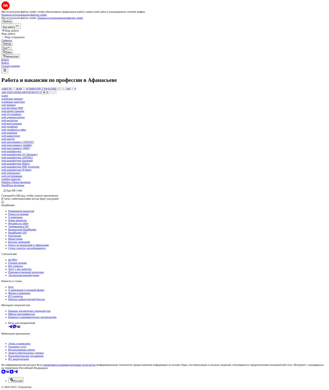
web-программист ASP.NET (17, 142)
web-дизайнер (9, 126)
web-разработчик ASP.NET (17, 157)
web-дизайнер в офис (13, 129)
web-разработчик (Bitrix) (15, 163)
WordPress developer (12, 185)
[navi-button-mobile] (4, 70)
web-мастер (8, 138)
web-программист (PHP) (15, 148)
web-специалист (10, 172)
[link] (7, 52)
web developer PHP (12, 108)
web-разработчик (11, 151)
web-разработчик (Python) (16, 169)
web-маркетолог (10, 135)
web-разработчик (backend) (17, 160)
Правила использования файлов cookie (60, 17)
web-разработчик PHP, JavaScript (20, 166)
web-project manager (12, 111)
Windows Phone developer (16, 182)
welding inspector (11, 179)
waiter (4, 95)
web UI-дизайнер (11, 114)
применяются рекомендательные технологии (69, 364)
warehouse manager (12, 98)
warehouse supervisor (13, 101)
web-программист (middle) (16, 145)
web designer (8, 105)
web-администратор (13, 117)
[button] (5, 59)
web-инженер (9, 132)
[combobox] (16, 380)
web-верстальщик (11, 123)
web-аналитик (9, 120)
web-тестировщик (11, 176)
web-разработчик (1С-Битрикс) (19, 154)
